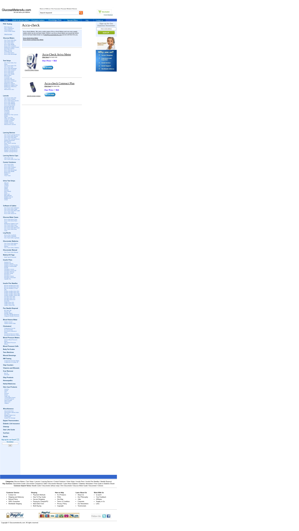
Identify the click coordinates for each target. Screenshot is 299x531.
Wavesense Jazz (9, 89)
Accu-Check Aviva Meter (56, 54)
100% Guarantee (14, 501)
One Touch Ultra (9, 43)
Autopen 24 (7, 262)
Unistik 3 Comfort (9, 120)
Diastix (6, 187)
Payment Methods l (67, 8)
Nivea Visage (8, 400)
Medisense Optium (9, 83)
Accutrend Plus (8, 329)
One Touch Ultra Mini (10, 40)
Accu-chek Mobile (9, 44)
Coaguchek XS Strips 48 (11, 362)
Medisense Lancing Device (12, 147)
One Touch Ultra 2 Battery (11, 247)
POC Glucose (8, 27)
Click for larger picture (32, 70)
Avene (6, 390)
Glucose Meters (19, 481)
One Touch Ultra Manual (11, 252)
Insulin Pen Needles (92, 481)
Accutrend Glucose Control (12, 335)
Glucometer (93, 486)
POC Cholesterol (9, 28)
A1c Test (6, 413)
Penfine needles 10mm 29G (12, 294)
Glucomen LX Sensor (10, 81)
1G (14, 298)
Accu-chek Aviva (9, 72)
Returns (75, 8)
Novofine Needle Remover (11, 314)
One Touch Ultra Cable (10, 209)
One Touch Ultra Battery (11, 243)
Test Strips (30, 481)
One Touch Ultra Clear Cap (12, 159)
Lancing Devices (47, 481)
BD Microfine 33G (9, 109)
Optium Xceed (8, 322)
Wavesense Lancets (10, 124)
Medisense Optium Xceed (11, 47)
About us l (43, 8)
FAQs (59, 497)
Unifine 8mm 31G (9, 303)
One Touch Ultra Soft (10, 98)
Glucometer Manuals (55, 484)
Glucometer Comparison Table (37, 484)
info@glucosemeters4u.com (53, 35)
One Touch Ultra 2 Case (11, 226)
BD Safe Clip (7, 310)
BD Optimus (7, 142)
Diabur (6, 188)
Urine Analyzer (8, 30)
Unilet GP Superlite (9, 119)
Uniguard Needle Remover (11, 316)
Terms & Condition (63, 501)
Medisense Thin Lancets (11, 114)
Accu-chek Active (9, 52)
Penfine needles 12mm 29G (12, 295)
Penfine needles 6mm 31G (11, 291)
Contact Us (12, 495)
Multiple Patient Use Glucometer (9, 415)
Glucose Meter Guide (80, 486)
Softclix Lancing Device (10, 151)
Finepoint (6, 110)
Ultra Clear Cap (8, 158)
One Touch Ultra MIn (10, 137)
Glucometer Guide (19, 484)
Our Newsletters (83, 504)
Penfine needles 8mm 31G (11, 292)
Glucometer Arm (9, 411)
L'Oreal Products (9, 399)
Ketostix (6, 190)
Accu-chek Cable (9, 212)
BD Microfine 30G (9, 107)
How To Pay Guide (39, 497)
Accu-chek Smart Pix (10, 213)
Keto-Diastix (7, 191)
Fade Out (7, 396)
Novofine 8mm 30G (9, 296)
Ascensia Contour (9, 48)
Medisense (7, 173)
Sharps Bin (7, 312)
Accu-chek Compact (10, 45)
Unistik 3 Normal (9, 123)
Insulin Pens (80, 481)
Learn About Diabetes (71, 484)
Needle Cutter (36, 486)
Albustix (6, 183)
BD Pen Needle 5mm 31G (11, 285)
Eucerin (6, 393)
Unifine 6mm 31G (9, 302)
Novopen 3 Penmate (10, 277)
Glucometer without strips (11, 412)
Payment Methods (39, 495)
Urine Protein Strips (9, 31)
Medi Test (7, 194)
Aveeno (6, 389)
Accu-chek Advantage (10, 54)
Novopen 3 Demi (9, 276)
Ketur (5, 192)
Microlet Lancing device (11, 149)
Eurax (6, 394)
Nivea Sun (7, 401)
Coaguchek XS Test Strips (11, 360)
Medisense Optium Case (11, 223)
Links (98, 504)
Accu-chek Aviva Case (10, 219)
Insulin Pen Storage (9, 418)
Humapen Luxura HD (10, 270)
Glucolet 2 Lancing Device (11, 146)
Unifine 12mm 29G (9, 305)
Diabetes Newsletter (86, 484)
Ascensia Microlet (9, 106)
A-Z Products (61, 495)
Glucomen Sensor (9, 79)
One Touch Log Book (10, 236)
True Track (7, 88)
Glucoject (7, 113)
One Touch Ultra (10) (10, 65)
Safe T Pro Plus (8, 117)
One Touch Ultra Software (11, 208)
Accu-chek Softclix (9, 102)
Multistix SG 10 (8, 197)
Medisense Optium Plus (11, 85)
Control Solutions (60, 481)
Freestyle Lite (8, 51)
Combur (6, 185)
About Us (81, 495)
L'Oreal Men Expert (9, 397)
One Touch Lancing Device (12, 135)
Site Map (60, 499)
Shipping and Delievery (16, 497)
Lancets (37, 481)
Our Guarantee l (56, 8)
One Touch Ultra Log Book (11, 238)
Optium (6, 174)
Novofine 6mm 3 (8, 298)
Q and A (98, 495)
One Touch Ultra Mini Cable (12, 210)
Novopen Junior (8, 273)
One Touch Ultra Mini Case (12, 228)
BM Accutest (7, 75)
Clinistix (6, 184)
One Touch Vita (8, 67)
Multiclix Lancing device (11, 150)
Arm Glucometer (66, 486)
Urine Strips (71, 481)
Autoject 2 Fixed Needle (11, 265)
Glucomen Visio (8, 82)
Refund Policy (13, 499)
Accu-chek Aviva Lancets (11, 100)
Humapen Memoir (9, 272)
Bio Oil (6, 373)
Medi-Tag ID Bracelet (10, 257)
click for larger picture (34, 96)
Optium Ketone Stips (10, 323)
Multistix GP (7, 198)
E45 (5, 392)
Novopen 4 (7, 274)
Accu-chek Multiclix (9, 103)
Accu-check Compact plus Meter (33, 40)
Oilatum (6, 403)
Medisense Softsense (10, 86)
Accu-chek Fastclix (9, 105)
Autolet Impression (9, 140)
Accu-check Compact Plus (59, 83)
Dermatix (6, 374)
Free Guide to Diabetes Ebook (104, 484)
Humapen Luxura (9, 269)
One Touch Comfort (9, 99)
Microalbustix (8, 195)
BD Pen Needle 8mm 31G (11, 287)
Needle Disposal (106, 481)
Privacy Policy (62, 504)
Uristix (6, 199)
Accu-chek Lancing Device (12, 139)
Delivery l (49, 8)
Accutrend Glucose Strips (11, 334)
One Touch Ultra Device (11, 136)
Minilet (6, 116)
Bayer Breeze (8, 50)
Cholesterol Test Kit (9, 328)
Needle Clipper (8, 313)
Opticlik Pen (7, 279)
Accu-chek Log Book (10, 235)
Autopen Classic (8, 263)
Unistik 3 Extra (8, 121)
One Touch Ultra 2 (9, 41)
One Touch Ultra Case (10, 225)
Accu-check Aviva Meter (30, 38)
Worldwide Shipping (15, 504)
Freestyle (7, 76)
